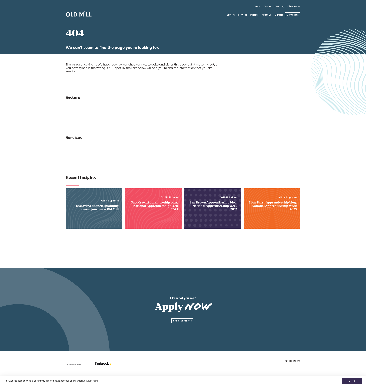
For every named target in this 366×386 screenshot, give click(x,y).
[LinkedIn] (295, 360)
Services (242, 14)
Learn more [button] (92, 381)
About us (266, 14)
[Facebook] (291, 360)
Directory (279, 6)
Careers (279, 14)
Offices (267, 6)
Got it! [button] (352, 381)
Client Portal (294, 6)
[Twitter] (286, 360)
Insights (254, 14)
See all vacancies (182, 320)
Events (257, 6)
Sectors (231, 14)
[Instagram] (299, 360)
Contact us (293, 14)
